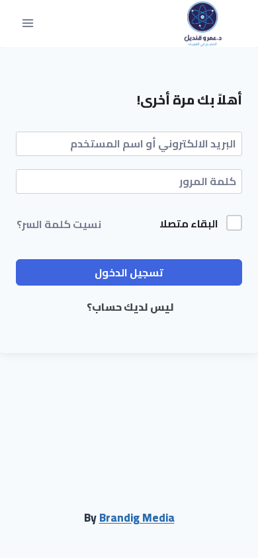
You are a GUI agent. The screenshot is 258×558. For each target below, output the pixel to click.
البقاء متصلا (188, 224)
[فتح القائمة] (28, 23)
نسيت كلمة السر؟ (59, 224)
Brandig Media (137, 517)
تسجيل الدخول (129, 272)
